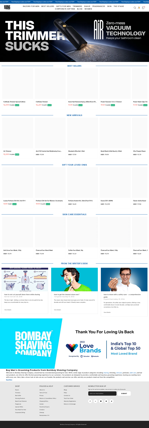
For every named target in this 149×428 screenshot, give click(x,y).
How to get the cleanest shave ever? (66, 294)
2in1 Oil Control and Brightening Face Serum (48, 151)
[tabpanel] (74, 37)
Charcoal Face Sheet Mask (44, 250)
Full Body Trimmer (42, 101)
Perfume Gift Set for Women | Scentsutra (49, 200)
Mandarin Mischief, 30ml (76, 151)
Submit (124, 393)
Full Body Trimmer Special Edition (14, 101)
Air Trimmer (7, 151)
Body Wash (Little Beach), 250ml (111, 151)
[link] (74, 343)
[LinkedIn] (95, 401)
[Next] (132, 37)
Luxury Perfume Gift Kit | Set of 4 (14, 200)
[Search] (135, 7)
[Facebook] (90, 401)
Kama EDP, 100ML (107, 200)
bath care (133, 373)
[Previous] (16, 37)
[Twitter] (112, 401)
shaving (106, 373)
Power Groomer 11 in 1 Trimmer (111, 101)
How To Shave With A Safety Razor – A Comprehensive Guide (122, 295)
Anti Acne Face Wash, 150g (12, 250)
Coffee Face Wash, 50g (75, 250)
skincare (119, 373)
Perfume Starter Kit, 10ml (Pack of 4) (80, 200)
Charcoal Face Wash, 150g (109, 250)
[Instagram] (101, 401)
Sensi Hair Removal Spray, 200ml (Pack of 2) (81, 101)
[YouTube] (106, 401)
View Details (7, 310)
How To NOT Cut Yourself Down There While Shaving (22, 294)
